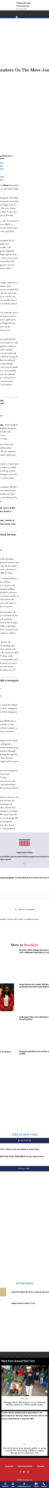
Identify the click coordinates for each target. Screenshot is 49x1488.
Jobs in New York (25, 1134)
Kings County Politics (24, 852)
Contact (44, 1486)
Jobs (13, 1486)
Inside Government (24, 1486)
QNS (24, 1444)
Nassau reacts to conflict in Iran (23, 1303)
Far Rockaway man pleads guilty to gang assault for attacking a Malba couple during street (24, 1450)
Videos (36, 1486)
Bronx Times (24, 1398)
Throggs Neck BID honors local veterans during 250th (25, 1403)
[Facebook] (20, 1472)
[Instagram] (28, 1472)
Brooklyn (31, 945)
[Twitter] (24, 1472)
